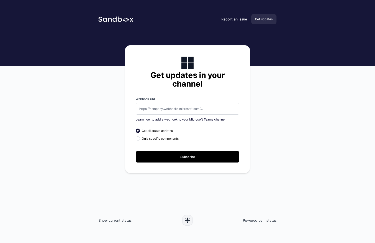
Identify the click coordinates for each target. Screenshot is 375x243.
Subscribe (187, 157)
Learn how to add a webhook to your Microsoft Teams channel (180, 119)
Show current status (115, 220)
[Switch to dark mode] (187, 220)
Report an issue (234, 19)
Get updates (264, 19)
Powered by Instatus (259, 220)
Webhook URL (146, 99)
